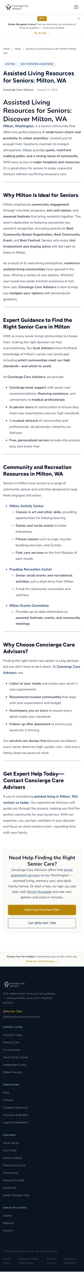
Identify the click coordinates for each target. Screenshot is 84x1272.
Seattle (7, 1215)
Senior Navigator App (16, 1195)
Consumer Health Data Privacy (28, 1261)
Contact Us (10, 1188)
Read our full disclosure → (42, 961)
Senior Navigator (39, 892)
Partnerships (11, 1173)
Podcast (8, 1100)
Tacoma (7, 1230)
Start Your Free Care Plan (42, 910)
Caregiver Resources (15, 1107)
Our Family (10, 1150)
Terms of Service (51, 1261)
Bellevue (8, 1223)
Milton (27, 150)
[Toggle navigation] (76, 7)
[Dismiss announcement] (79, 18)
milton (10, 64)
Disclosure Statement (70, 1261)
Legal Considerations (16, 1122)
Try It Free (42, 33)
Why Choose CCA (14, 1165)
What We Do (11, 1143)
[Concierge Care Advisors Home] (19, 7)
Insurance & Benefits (15, 1115)
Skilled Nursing (12, 1072)
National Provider (13, 1180)
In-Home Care (11, 1050)
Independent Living (14, 1065)
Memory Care (11, 1042)
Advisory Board (12, 1158)
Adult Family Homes (15, 1057)
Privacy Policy (7, 1261)
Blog (18, 49)
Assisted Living (12, 1035)
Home (6, 49)
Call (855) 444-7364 (42, 923)
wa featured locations (37, 64)
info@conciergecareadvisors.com (21, 1017)
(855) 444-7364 (12, 1011)
